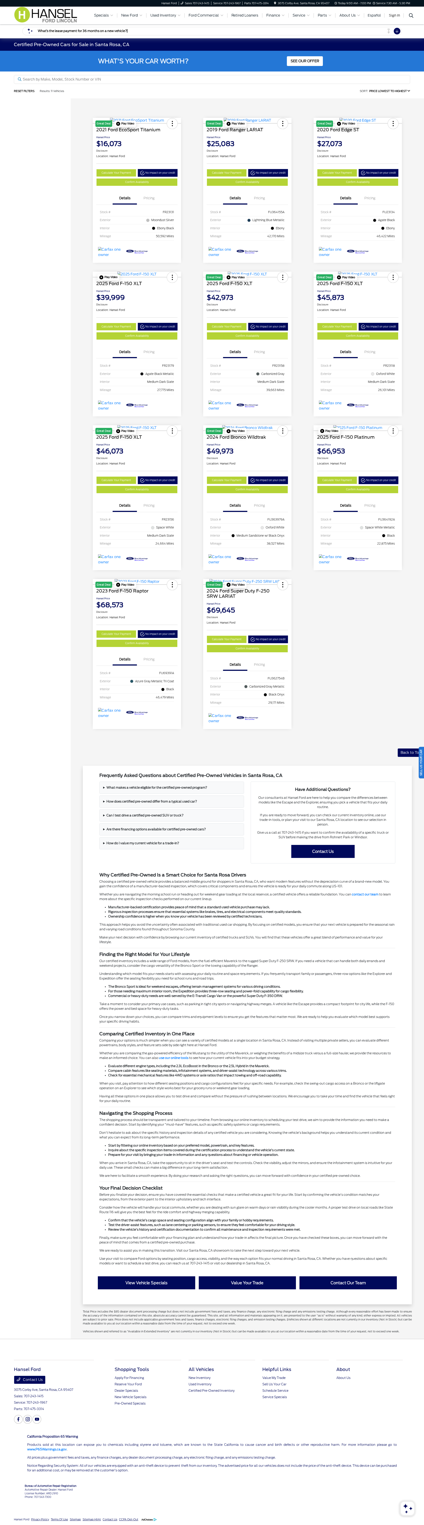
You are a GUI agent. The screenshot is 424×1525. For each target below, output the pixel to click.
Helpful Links (276, 1369)
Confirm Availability (137, 182)
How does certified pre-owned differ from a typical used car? (151, 801)
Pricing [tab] (149, 198)
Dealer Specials (126, 1390)
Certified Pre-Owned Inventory (212, 1390)
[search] (411, 16)
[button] (125, 124)
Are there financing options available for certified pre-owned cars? (156, 829)
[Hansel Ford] (50, 15)
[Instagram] (27, 1419)
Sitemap (75, 1519)
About (343, 1369)
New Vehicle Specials (130, 1397)
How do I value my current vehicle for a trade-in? (142, 843)
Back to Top (411, 752)
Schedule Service (275, 1390)
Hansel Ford (21, 1519)
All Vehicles (201, 1369)
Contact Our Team (348, 1283)
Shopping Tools (132, 1369)
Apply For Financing (129, 1378)
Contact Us (323, 851)
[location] (275, 3)
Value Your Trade (247, 1283)
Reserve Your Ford (128, 1384)
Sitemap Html (92, 1519)
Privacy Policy (40, 1519)
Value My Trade (274, 1378)
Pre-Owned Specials (130, 1403)
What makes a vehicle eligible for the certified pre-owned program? (156, 787)
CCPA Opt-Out (128, 1519)
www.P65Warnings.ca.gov (47, 1449)
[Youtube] (36, 1419)
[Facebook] (18, 1419)
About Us (343, 1378)
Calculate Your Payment (116, 172)
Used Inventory (200, 1384)
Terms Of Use (59, 1519)
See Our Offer (305, 61)
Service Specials (274, 1397)
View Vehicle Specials (146, 1283)
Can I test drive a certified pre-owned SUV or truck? (145, 815)
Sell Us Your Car (274, 1384)
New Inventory (199, 1378)
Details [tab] (125, 198)
